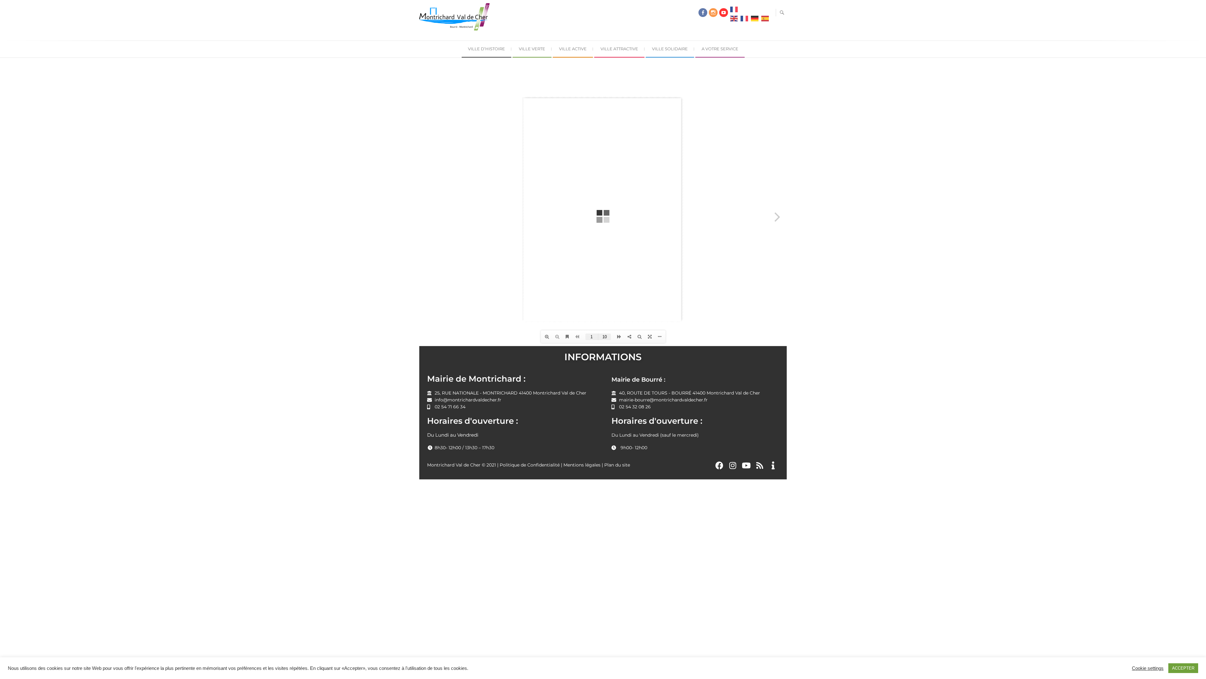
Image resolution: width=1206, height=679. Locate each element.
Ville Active (573, 48)
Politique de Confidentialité (530, 465)
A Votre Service (720, 48)
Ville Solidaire (670, 48)
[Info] (773, 465)
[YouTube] (723, 12)
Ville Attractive (619, 48)
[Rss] (760, 465)
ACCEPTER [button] (1183, 668)
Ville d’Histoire (486, 48)
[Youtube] (746, 465)
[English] (734, 20)
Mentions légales (581, 465)
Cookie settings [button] (1148, 668)
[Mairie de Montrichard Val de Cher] (456, 19)
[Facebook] (702, 12)
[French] (734, 11)
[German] (754, 20)
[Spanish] (765, 20)
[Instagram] (713, 12)
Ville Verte (532, 48)
